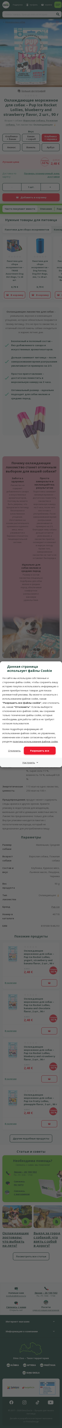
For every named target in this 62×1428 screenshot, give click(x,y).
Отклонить (14, 750)
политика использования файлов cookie (35, 741)
